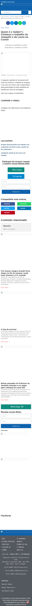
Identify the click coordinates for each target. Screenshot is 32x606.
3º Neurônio (21, 538)
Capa (2, 16)
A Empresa (20, 547)
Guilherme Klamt (8, 591)
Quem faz (20, 550)
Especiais (5, 544)
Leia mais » (5, 287)
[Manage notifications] (27, 602)
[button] (29, 12)
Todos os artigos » (9, 229)
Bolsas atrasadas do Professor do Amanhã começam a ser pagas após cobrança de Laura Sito (15, 385)
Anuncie (19, 541)
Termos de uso (22, 544)
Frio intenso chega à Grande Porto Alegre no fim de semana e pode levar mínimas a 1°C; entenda (15, 273)
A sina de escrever (9, 329)
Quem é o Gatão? (9, 16)
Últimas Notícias (8, 541)
